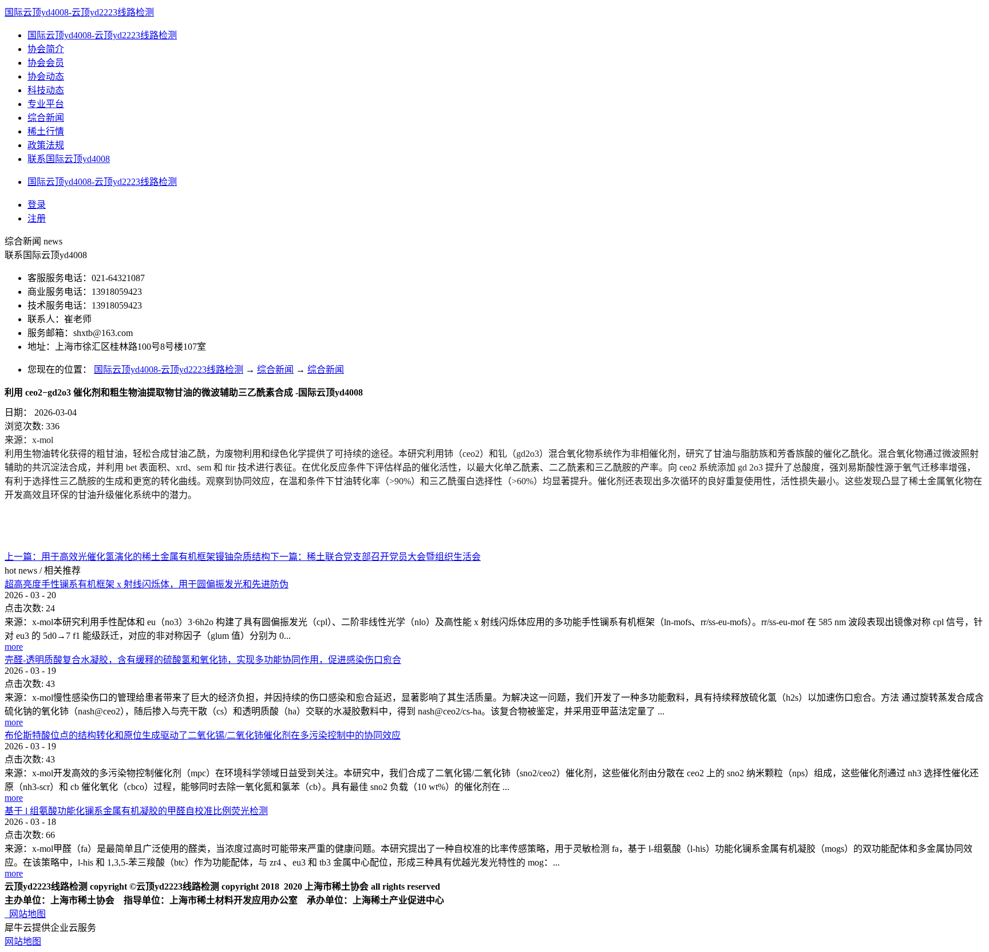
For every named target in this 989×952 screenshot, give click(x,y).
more (14, 646)
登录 (36, 205)
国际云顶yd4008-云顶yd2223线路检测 (79, 12)
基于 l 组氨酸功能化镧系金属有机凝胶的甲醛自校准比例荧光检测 (136, 811)
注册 (36, 218)
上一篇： (137, 557)
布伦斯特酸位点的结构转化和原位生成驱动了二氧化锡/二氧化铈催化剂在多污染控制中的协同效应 (203, 735)
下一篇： (375, 557)
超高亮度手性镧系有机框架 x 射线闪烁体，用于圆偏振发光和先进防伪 (146, 584)
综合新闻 (275, 369)
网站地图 (25, 914)
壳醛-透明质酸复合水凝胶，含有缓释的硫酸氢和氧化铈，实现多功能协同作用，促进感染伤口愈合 (203, 660)
